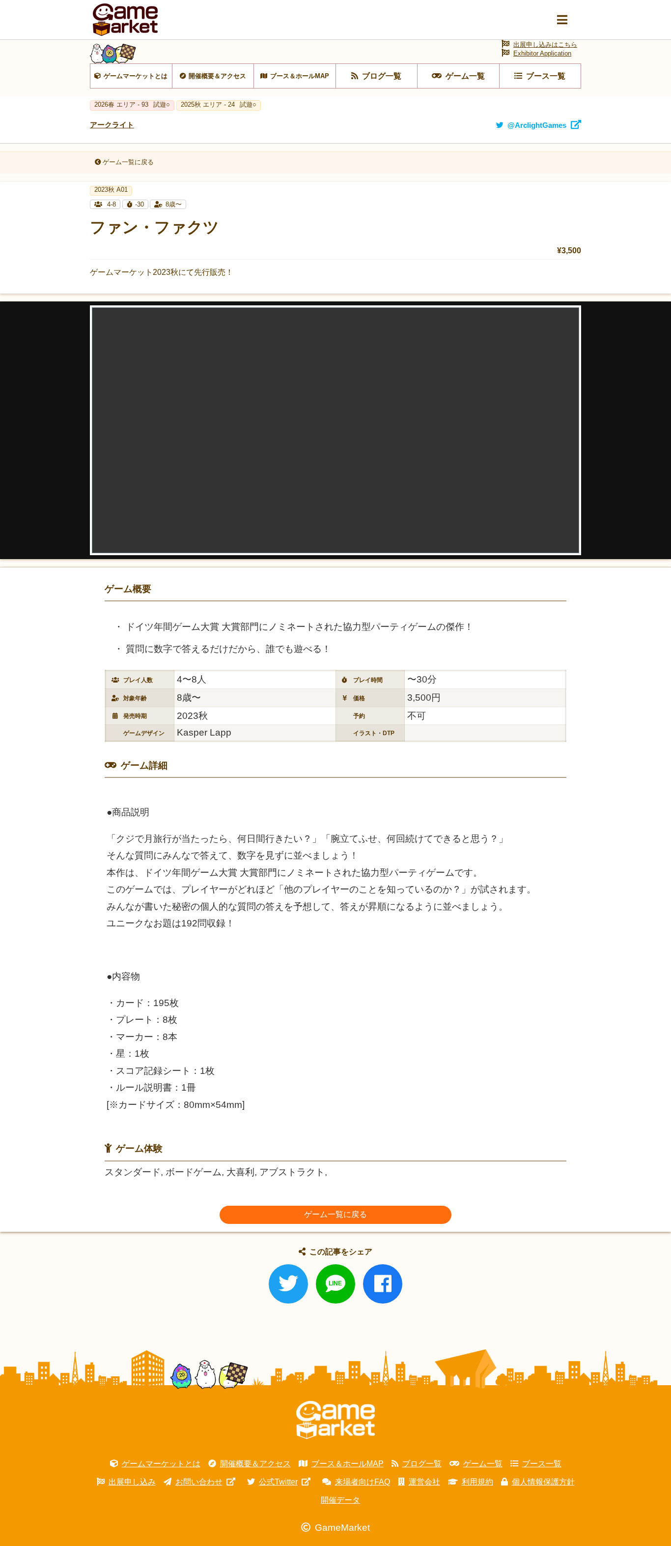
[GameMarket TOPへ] (335, 1420)
